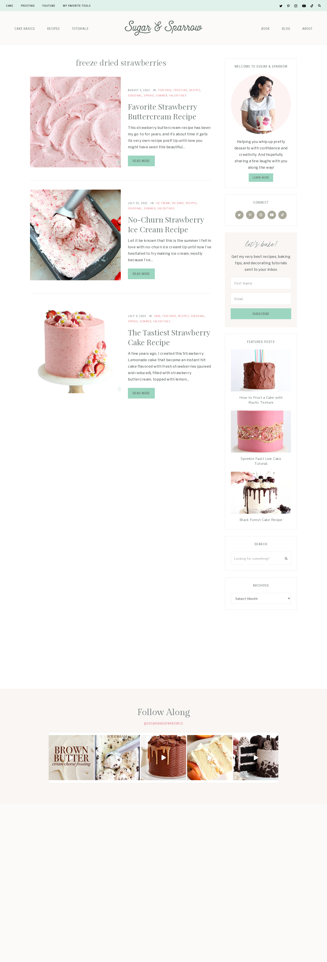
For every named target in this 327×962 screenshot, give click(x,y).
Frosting (181, 90)
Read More (141, 161)
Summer (161, 95)
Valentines (177, 95)
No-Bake (178, 203)
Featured (165, 90)
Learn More (261, 177)
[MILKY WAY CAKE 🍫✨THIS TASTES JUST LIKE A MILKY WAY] (163, 757)
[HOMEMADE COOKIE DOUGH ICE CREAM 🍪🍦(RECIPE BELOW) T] (117, 757)
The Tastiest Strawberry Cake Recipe (169, 337)
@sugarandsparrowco (163, 724)
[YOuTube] (272, 214)
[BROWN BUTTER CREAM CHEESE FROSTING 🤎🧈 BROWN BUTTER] (71, 757)
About (307, 29)
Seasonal (135, 95)
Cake (157, 316)
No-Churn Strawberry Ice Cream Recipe (166, 224)
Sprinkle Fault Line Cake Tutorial (261, 461)
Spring (149, 95)
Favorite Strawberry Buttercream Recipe (162, 111)
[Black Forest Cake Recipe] (261, 494)
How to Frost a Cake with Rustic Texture (261, 400)
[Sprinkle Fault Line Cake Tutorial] (261, 433)
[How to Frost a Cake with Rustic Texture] (261, 371)
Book (265, 29)
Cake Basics (24, 29)
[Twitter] (239, 214)
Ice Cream (163, 203)
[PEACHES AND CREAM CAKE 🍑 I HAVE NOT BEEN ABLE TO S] (209, 757)
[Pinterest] (250, 214)
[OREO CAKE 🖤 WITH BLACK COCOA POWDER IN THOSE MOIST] (255, 757)
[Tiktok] (282, 214)
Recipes (53, 29)
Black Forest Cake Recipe (261, 519)
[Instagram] (261, 214)
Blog (286, 29)
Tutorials (80, 29)
